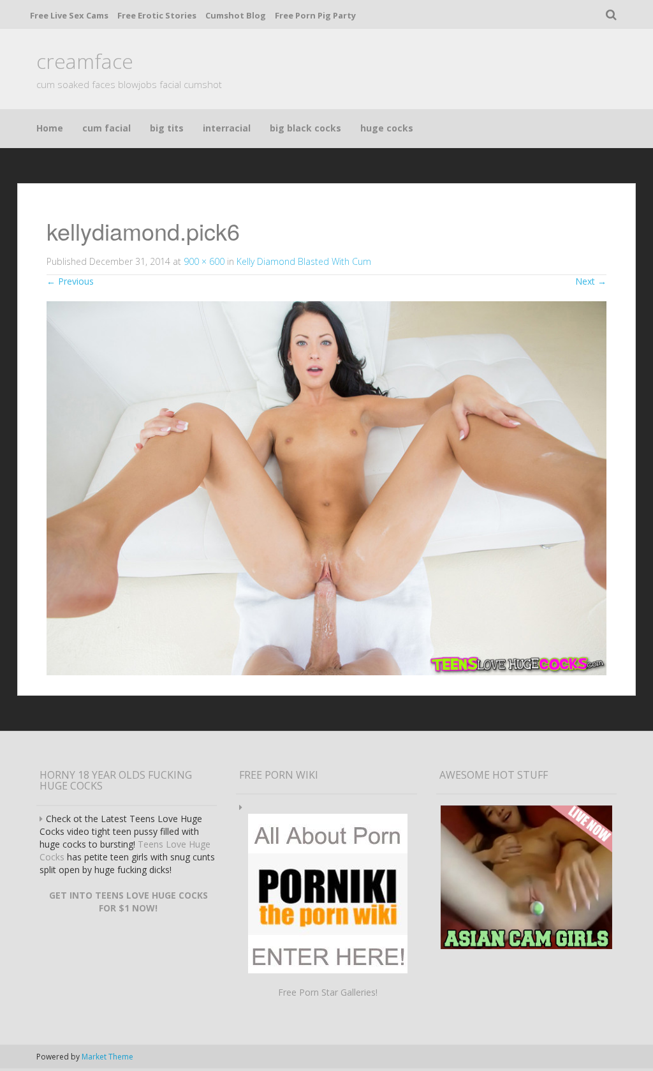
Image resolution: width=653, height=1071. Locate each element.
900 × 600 (204, 261)
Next (590, 281)
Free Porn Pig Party (315, 15)
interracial (227, 128)
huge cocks (386, 128)
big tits (167, 128)
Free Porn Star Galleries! (328, 992)
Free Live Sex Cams (69, 15)
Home (49, 128)
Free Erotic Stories (156, 15)
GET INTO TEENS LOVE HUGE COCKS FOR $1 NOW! (128, 901)
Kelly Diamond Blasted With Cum (304, 261)
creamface (84, 61)
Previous (70, 281)
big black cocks (305, 128)
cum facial (106, 128)
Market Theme (107, 1056)
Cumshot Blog (235, 15)
